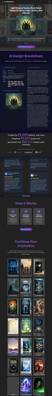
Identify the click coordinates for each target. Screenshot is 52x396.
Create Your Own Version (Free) (25, 46)
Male (19, 84)
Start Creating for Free (26, 229)
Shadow (15, 81)
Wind (22, 83)
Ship (12, 84)
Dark (12, 81)
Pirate (9, 86)
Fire (21, 81)
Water (9, 83)
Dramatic (16, 84)
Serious (19, 83)
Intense (9, 84)
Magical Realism (14, 83)
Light (9, 81)
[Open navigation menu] (49, 2)
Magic (19, 81)
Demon (23, 84)
